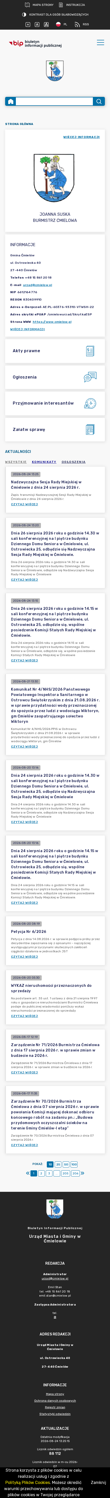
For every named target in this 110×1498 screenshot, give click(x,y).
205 (66, 1173)
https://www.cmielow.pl (52, 322)
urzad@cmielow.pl (37, 285)
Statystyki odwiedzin (55, 1414)
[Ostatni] (82, 1173)
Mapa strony (43, 5)
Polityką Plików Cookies (27, 1482)
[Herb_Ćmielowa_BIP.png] (55, 71)
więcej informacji (81, 137)
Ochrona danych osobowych (55, 1400)
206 (75, 1173)
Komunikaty (44, 462)
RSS (86, 24)
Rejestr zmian (55, 1407)
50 (66, 1164)
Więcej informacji (27, 329)
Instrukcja (75, 5)
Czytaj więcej (24, 504)
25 (58, 1164)
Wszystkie (16, 462)
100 (74, 1164)
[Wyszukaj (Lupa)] (98, 101)
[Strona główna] (11, 101)
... (57, 1173)
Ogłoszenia (74, 462)
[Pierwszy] (28, 1173)
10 (50, 1164)
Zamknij (98, 1482)
